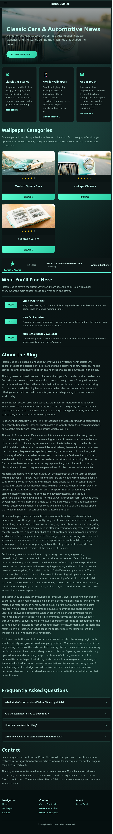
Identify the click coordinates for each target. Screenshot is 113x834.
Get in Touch (82, 804)
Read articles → (13, 109)
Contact (6, 812)
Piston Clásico (59, 4)
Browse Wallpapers (22, 54)
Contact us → (86, 113)
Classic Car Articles (48, 804)
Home (5, 804)
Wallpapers (8, 808)
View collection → (51, 116)
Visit (11, 305)
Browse (28, 196)
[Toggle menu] (5, 4)
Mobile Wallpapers (48, 812)
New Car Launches (48, 808)
